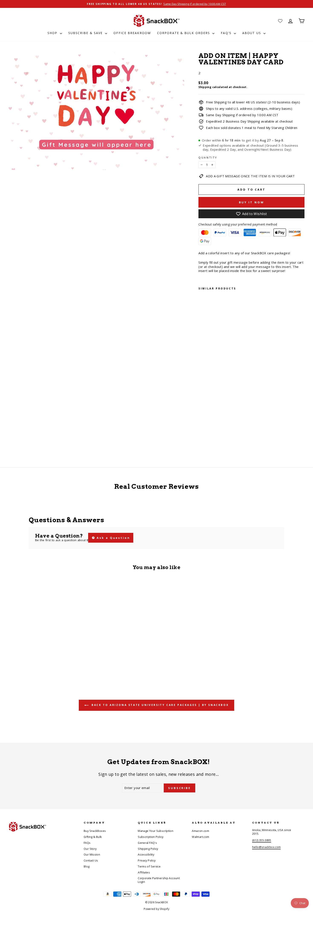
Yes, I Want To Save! (198, 485)
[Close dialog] (234, 409)
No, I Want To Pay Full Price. (198, 498)
